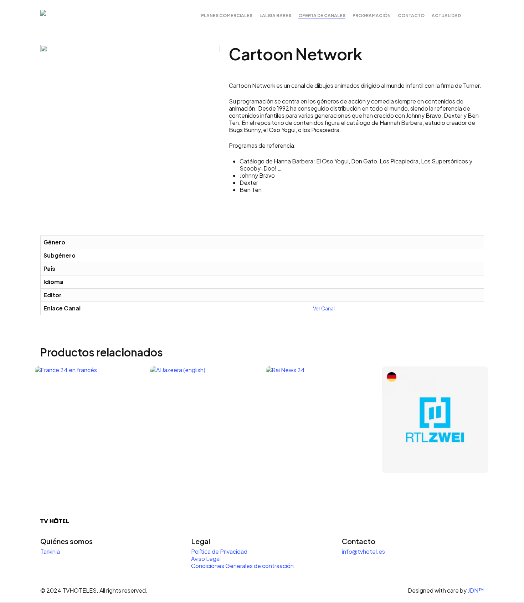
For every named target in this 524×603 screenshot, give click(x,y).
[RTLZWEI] (435, 419)
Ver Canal (324, 308)
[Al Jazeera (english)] (203, 419)
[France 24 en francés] (88, 419)
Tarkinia (50, 551)
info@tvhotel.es (363, 551)
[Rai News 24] (319, 419)
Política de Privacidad (219, 551)
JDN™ (476, 590)
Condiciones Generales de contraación (242, 565)
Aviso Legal (206, 558)
